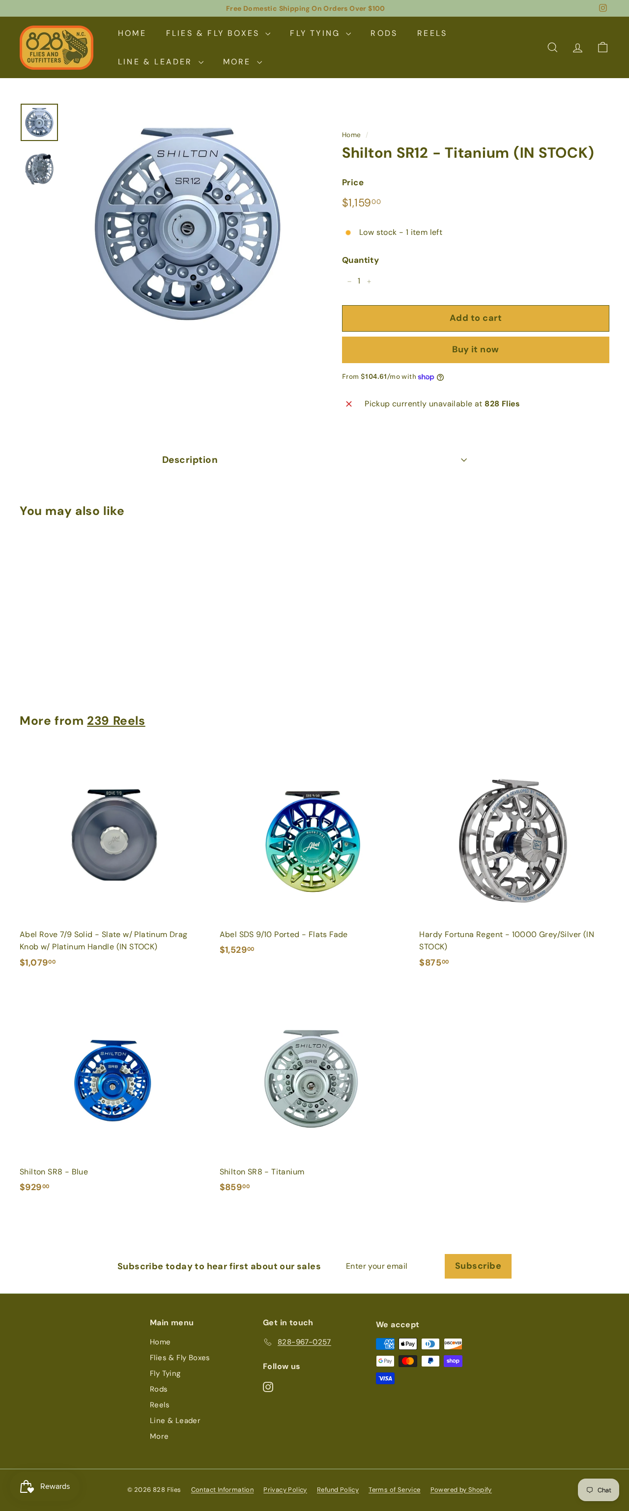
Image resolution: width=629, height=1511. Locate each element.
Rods (384, 33)
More (239, 62)
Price (353, 182)
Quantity (360, 260)
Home (132, 33)
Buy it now (475, 350)
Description (190, 460)
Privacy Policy (285, 1489)
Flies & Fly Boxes (214, 33)
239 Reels (116, 721)
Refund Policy (338, 1489)
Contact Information (222, 1489)
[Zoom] (188, 224)
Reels (432, 33)
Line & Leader (157, 62)
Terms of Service (394, 1489)
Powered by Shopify (461, 1489)
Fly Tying (316, 33)
